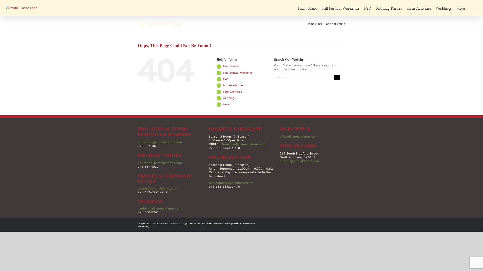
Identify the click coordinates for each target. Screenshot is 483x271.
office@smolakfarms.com (299, 136)
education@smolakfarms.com (160, 142)
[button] (471, 8)
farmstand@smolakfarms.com (244, 144)
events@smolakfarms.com (157, 188)
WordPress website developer (218, 223)
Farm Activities (232, 92)
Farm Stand (230, 66)
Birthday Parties (233, 85)
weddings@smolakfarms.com (160, 208)
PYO (225, 79)
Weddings (229, 98)
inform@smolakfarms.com (299, 161)
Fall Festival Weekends (237, 73)
